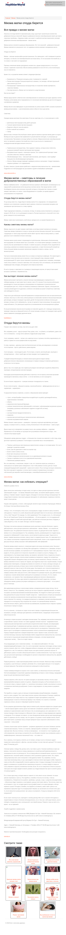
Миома (13, 18)
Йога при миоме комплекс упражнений (13, 860)
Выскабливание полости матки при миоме (47, 915)
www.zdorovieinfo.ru (10, 173)
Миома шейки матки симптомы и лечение (52, 880)
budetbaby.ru (7, 318)
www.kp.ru (7, 836)
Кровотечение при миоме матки (33, 880)
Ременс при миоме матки (18, 915)
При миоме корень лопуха (33, 898)
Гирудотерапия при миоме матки (52, 898)
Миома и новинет (14, 897)
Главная (7, 18)
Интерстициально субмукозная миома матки (33, 861)
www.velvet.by (8, 477)
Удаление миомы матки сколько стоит (14, 880)
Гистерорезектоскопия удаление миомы (52, 860)
